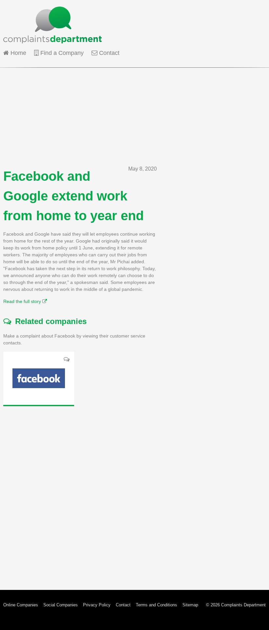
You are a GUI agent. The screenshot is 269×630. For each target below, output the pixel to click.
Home (17, 53)
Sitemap (190, 604)
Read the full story (22, 301)
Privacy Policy (97, 604)
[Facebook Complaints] (38, 378)
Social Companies (60, 604)
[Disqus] (80, 493)
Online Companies (20, 604)
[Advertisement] (134, 114)
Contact (108, 53)
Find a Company (61, 53)
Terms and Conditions (156, 604)
